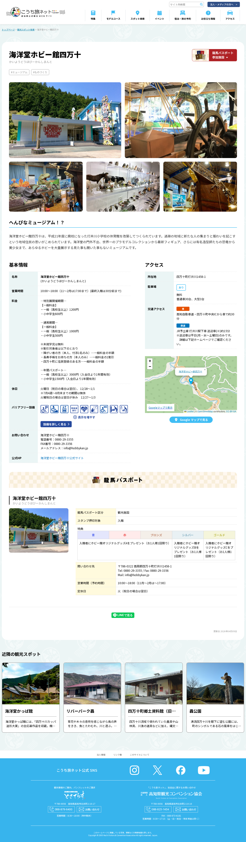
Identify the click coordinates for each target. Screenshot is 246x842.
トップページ (8, 29)
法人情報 (101, 754)
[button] (191, 381)
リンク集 (117, 754)
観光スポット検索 (26, 29)
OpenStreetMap (205, 411)
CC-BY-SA (231, 411)
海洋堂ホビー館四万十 (190, 371)
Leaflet (190, 411)
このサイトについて (139, 754)
